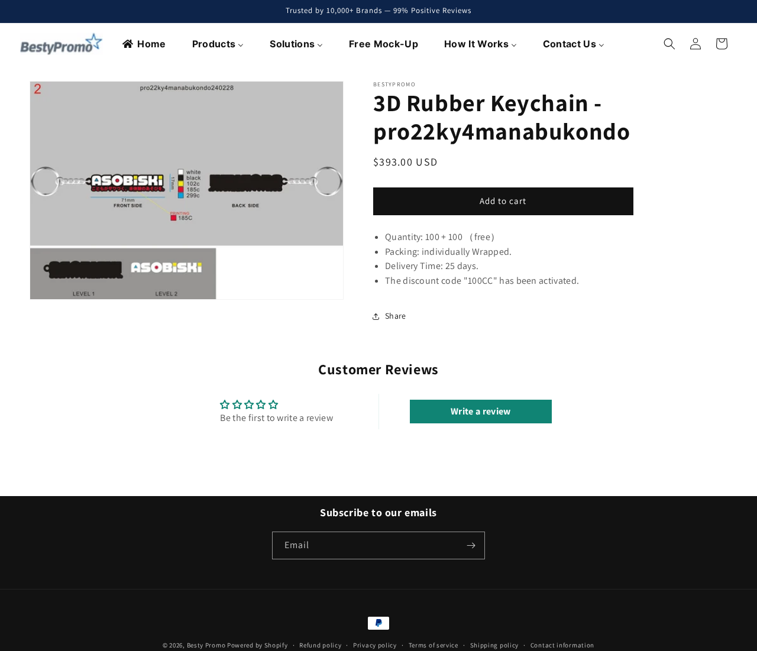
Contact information (562, 644)
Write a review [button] (480, 411)
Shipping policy (494, 644)
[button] (669, 44)
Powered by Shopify (257, 645)
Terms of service (433, 644)
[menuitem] (144, 43)
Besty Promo (206, 645)
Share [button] (395, 315)
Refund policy (320, 644)
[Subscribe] (471, 545)
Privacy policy (375, 644)
